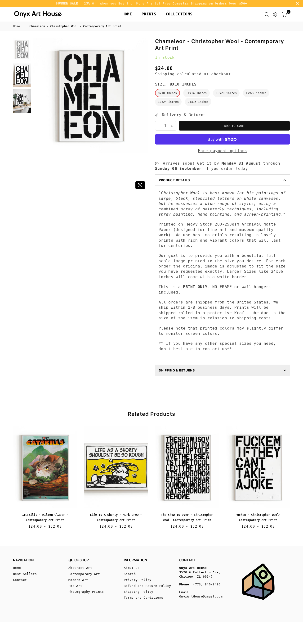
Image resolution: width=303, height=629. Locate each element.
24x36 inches (198, 102)
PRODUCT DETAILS (174, 180)
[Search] (267, 14)
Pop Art (75, 586)
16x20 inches (226, 93)
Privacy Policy (137, 580)
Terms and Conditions (143, 597)
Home (127, 14)
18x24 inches (168, 102)
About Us (132, 568)
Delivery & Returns (182, 115)
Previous (37, 115)
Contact (20, 580)
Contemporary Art (84, 574)
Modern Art (78, 580)
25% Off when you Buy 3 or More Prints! (151, 3)
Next (144, 115)
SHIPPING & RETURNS (177, 370)
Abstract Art (80, 568)
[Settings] (275, 14)
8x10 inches (167, 93)
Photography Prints (86, 591)
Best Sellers (25, 574)
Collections (179, 14)
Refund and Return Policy (147, 586)
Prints (149, 14)
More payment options (222, 151)
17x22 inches (256, 93)
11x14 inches (196, 93)
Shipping (165, 74)
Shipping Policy (138, 591)
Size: (175, 84)
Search (130, 574)
